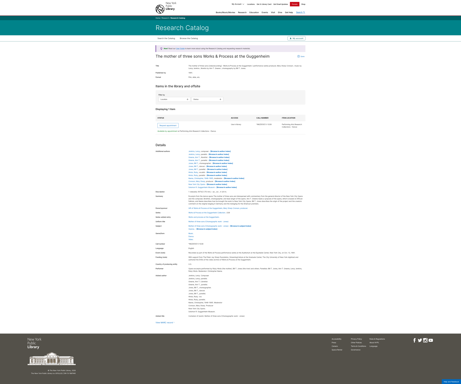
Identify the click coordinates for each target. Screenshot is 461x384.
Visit (273, 12)
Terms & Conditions (358, 346)
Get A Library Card (264, 4)
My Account (236, 4)
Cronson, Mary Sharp (196, 181)
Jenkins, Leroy (194, 151)
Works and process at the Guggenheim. (203, 217)
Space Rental (337, 350)
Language (373, 346)
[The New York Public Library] (166, 8)
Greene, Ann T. (194, 157)
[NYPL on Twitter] (420, 340)
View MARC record (164, 322)
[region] (230, 124)
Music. (191, 233)
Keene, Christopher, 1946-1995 (200, 178)
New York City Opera (196, 184)
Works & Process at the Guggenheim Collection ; (207, 213)
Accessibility (336, 339)
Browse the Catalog (189, 38)
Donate (294, 4)
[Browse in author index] (220, 151)
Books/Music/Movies (225, 12)
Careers (335, 346)
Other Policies (356, 342)
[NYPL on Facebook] (414, 340)
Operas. (191, 229)
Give (280, 12)
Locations (251, 4)
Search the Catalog (166, 38)
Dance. (191, 236)
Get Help (289, 12)
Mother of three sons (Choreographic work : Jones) (208, 221)
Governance (355, 350)
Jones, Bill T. (193, 163)
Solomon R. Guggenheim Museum (201, 187)
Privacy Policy (356, 339)
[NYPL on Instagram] (425, 340)
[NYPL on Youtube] (430, 340)
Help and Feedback (451, 382)
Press (334, 342)
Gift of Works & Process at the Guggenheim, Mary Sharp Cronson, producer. (218, 208)
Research (242, 12)
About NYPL (374, 342)
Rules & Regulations (377, 339)
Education (254, 12)
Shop (303, 4)
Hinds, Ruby (193, 172)
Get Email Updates (280, 4)
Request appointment (168, 125)
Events (265, 12)
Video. (190, 239)
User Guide (180, 48)
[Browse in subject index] (240, 226)
